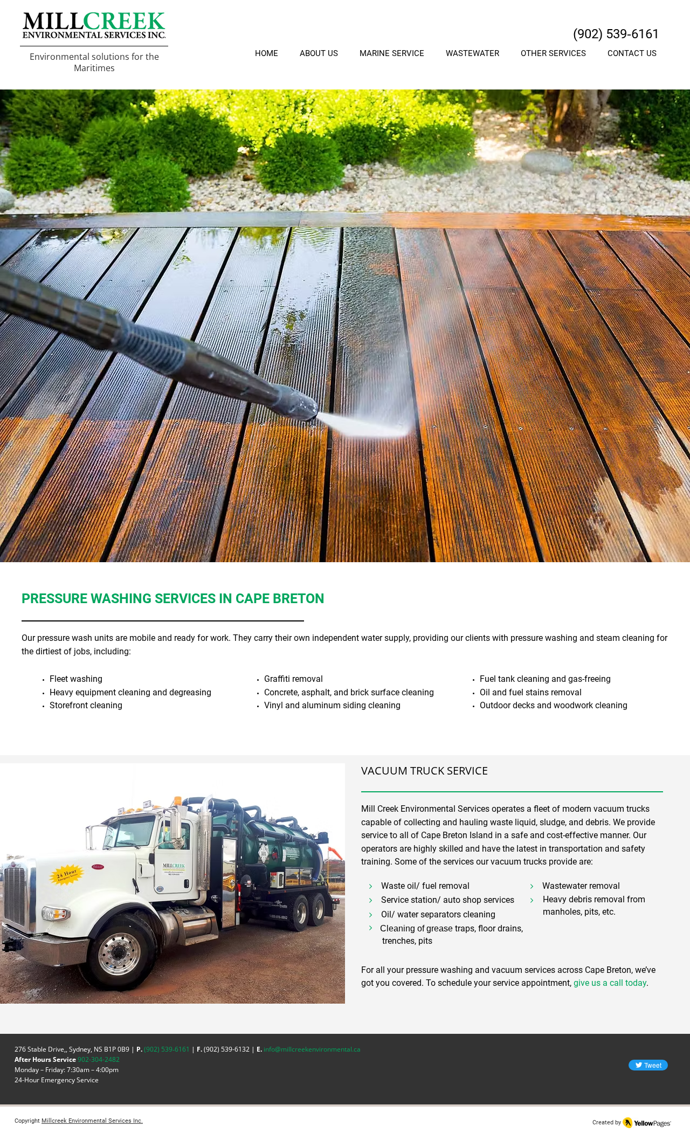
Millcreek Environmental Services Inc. (92, 1120)
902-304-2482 (99, 1059)
